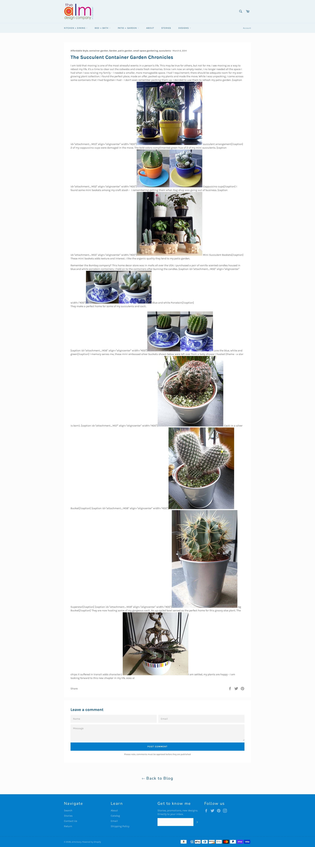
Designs (183, 28)
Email (114, 821)
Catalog (115, 815)
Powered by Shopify (91, 842)
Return (68, 826)
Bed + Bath (102, 28)
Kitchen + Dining (75, 28)
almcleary (76, 842)
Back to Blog (159, 778)
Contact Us (70, 821)
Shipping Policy (120, 826)
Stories (166, 28)
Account (247, 28)
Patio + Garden (127, 28)
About (150, 28)
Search (68, 810)
